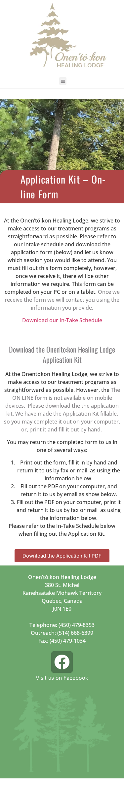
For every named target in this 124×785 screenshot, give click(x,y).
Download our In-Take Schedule (62, 320)
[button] (63, 81)
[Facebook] (62, 662)
